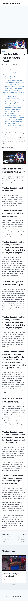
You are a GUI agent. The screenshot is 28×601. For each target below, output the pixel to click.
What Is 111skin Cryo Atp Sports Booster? (21, 538)
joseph (5, 64)
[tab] (12, 584)
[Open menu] (24, 3)
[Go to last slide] (4, 569)
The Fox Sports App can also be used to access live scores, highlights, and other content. (14, 127)
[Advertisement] (14, 21)
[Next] (23, 569)
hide (17, 70)
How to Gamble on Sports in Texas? (6, 538)
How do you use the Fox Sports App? (14, 115)
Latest (4, 51)
